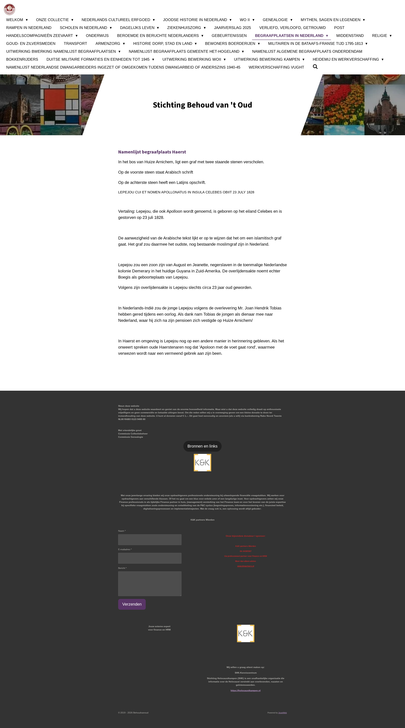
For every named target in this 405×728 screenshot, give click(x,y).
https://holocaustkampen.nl (246, 690)
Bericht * (122, 568)
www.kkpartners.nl (245, 566)
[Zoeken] (315, 66)
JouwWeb (282, 713)
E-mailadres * (125, 549)
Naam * (122, 531)
